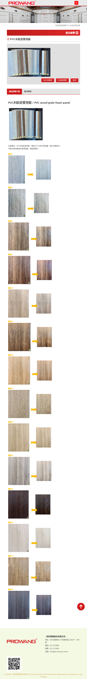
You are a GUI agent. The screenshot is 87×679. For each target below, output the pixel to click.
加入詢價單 (48, 80)
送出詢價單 (62, 80)
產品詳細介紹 (14, 91)
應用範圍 (27, 91)
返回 (74, 80)
